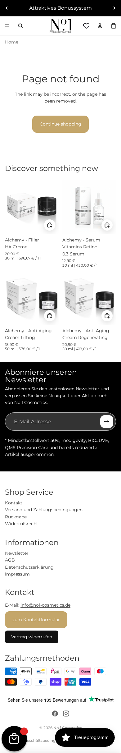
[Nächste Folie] (114, 8)
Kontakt (13, 503)
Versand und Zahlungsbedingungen (44, 509)
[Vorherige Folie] (7, 8)
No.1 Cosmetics (67, 727)
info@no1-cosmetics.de (45, 605)
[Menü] (7, 26)
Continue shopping (60, 124)
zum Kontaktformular (36, 619)
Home (11, 42)
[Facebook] (55, 713)
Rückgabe (16, 517)
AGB (10, 560)
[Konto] (100, 26)
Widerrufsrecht (21, 523)
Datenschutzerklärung (29, 567)
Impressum (17, 574)
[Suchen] (20, 26)
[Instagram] (66, 713)
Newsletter (17, 553)
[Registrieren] (106, 421)
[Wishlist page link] (86, 26)
